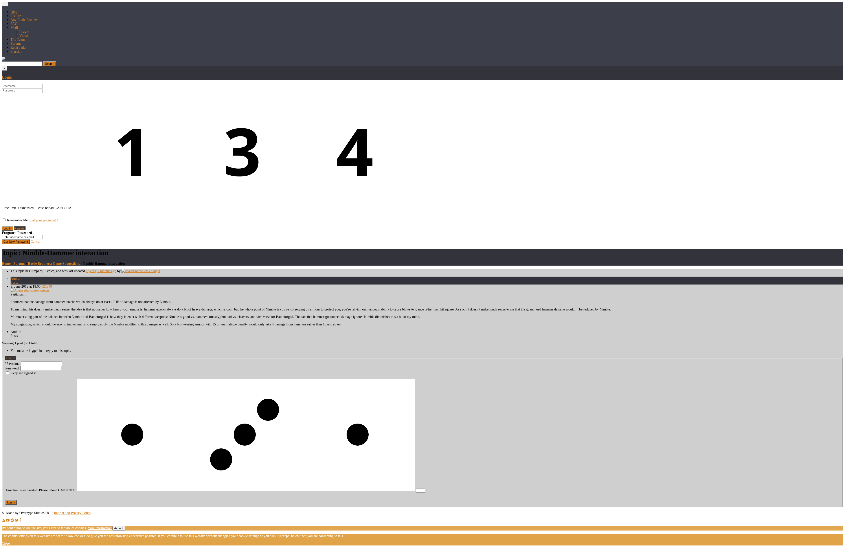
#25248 (46, 286)
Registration (19, 47)
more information (100, 528)
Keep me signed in (24, 373)
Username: (13, 363)
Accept (118, 528)
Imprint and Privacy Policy (72, 513)
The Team (18, 39)
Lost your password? (43, 220)
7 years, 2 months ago (101, 271)
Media (15, 27)
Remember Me (17, 220)
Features (16, 16)
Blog (14, 12)
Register (20, 228)
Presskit (16, 51)
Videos (24, 35)
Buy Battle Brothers (24, 20)
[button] (3, 59)
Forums (16, 43)
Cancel (35, 241)
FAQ (14, 24)
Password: (12, 368)
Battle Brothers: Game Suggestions (54, 263)
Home (6, 263)
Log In (11, 502)
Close (6, 543)
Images (24, 31)
